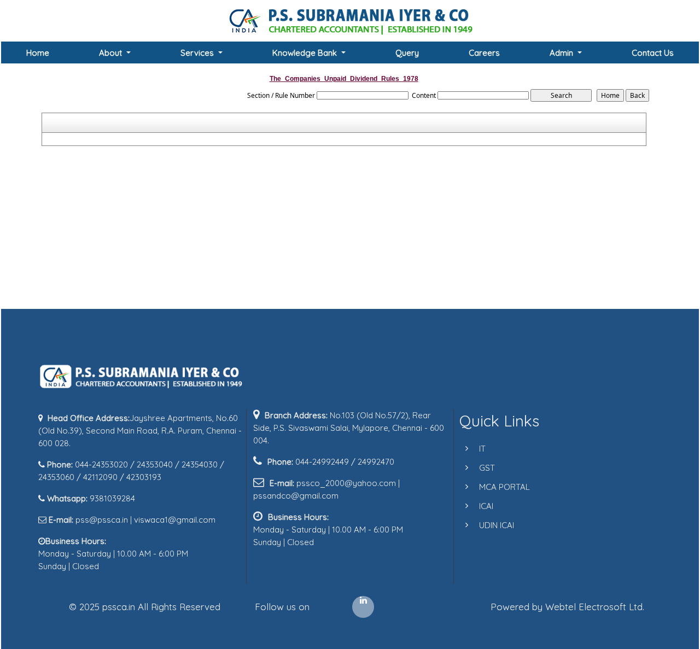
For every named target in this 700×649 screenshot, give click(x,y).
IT (482, 448)
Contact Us (653, 53)
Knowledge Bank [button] (305, 53)
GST (487, 468)
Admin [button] (562, 53)
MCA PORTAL (504, 487)
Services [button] (198, 53)
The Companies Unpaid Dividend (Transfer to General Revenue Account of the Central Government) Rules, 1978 (226, 139)
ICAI (486, 506)
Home (37, 53)
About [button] (111, 53)
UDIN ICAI (496, 525)
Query (407, 53)
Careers (484, 53)
